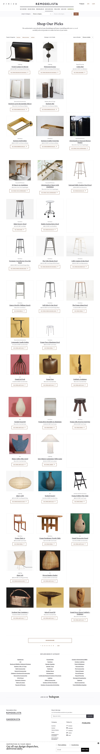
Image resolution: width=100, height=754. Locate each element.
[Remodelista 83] (14, 4)
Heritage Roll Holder (20, 141)
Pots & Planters (79, 673)
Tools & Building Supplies (79, 685)
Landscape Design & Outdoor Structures (50, 675)
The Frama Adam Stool (80, 305)
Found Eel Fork (20, 379)
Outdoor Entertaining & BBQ (79, 659)
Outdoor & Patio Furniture (50, 682)
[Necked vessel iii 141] (20, 407)
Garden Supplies (50, 664)
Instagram (70, 728)
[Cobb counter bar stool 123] (80, 246)
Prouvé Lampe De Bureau (20, 67)
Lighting (32, 37)
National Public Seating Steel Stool (80, 185)
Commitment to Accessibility (54, 735)
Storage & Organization (79, 678)
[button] (81, 4)
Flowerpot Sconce (50, 67)
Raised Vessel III (50, 612)
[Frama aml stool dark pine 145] (80, 407)
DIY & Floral (20, 678)
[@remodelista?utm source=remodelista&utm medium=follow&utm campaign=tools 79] (4, 4)
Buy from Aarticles (18, 385)
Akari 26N (20, 575)
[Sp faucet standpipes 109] (20, 170)
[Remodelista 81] (9, 4)
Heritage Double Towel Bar (50, 141)
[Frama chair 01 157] (20, 523)
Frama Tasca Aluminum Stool (50, 342)
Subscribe (85, 750)
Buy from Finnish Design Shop (18, 268)
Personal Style (80, 666)
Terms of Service (55, 730)
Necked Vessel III (20, 422)
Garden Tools (50, 666)
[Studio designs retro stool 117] (50, 209)
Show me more (50, 640)
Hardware (50, 668)
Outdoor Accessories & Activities (50, 685)
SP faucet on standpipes (20, 185)
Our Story (53, 725)
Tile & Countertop (80, 682)
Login (93, 3)
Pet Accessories (79, 668)
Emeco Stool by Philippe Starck (20, 305)
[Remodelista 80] (6, 4)
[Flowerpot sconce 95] (50, 52)
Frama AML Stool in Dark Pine (80, 422)
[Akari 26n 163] (20, 560)
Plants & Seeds (79, 671)
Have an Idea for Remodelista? (54, 738)
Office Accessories (50, 680)
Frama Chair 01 (20, 538)
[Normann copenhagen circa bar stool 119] (20, 246)
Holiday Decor (50, 671)
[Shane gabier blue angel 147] (20, 444)
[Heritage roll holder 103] (20, 126)
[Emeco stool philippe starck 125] (20, 290)
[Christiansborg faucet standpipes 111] (50, 170)
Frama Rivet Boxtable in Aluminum (49, 422)
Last (58, 645)
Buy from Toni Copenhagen (78, 148)
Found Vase (50, 379)
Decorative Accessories (20, 675)
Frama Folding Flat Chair (80, 496)
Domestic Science (20, 680)
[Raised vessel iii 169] (50, 597)
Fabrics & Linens (25, 37)
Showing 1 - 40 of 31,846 (49, 37)
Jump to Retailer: (77, 37)
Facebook (70, 730)
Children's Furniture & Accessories (20, 673)
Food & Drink (50, 659)
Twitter (70, 732)
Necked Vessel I (50, 496)
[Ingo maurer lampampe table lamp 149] (50, 444)
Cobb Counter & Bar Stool (80, 261)
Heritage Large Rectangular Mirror (20, 104)
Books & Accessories (20, 671)
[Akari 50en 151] (20, 481)
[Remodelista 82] (11, 4)
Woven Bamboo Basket (50, 575)
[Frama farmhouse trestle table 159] (50, 523)
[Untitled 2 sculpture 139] (80, 364)
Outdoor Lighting (79, 662)
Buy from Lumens (48, 464)
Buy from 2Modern (79, 72)
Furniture (18, 37)
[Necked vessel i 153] (50, 481)
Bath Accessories (20, 668)
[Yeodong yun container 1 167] (20, 597)
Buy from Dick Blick (48, 229)
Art (20, 662)
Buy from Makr (18, 229)
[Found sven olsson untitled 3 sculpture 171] (80, 597)
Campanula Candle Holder (20, 342)
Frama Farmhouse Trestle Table (50, 538)
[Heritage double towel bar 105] (50, 126)
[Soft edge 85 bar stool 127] (50, 290)
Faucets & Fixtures (20, 685)
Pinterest (70, 725)
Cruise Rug (80, 67)
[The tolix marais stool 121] (50, 246)
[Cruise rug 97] (80, 52)
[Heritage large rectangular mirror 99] (20, 89)
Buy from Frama (48, 427)
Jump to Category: (26, 13)
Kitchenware (50, 673)
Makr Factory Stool (20, 224)
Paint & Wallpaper (79, 664)
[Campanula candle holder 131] (20, 327)
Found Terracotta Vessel (80, 538)
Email (69, 735)
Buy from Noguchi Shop (18, 501)
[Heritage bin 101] (50, 89)
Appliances (20, 659)
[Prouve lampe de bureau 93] (20, 52)
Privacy (52, 732)
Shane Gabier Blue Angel (20, 459)
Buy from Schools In (78, 190)
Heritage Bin (50, 104)
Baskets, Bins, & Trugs (20, 666)
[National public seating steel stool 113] (80, 170)
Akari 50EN (20, 496)
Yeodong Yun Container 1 (20, 612)
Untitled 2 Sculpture (80, 379)
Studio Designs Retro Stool (50, 224)
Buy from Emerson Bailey (18, 109)
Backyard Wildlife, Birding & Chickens (20, 664)
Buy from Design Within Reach (19, 72)
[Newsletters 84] (16, 4)
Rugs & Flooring (79, 675)
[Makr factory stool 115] (20, 209)
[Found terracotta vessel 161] (80, 523)
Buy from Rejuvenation (78, 266)
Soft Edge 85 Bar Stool (50, 305)
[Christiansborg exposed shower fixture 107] (80, 126)
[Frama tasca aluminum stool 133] (50, 327)
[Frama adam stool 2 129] (80, 290)
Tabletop (79, 680)
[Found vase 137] (50, 364)
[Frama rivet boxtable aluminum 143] (50, 407)
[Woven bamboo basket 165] (50, 560)
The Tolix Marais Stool (50, 261)
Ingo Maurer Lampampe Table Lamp (50, 459)
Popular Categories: (10, 37)
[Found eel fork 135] (20, 364)
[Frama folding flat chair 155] (80, 481)
